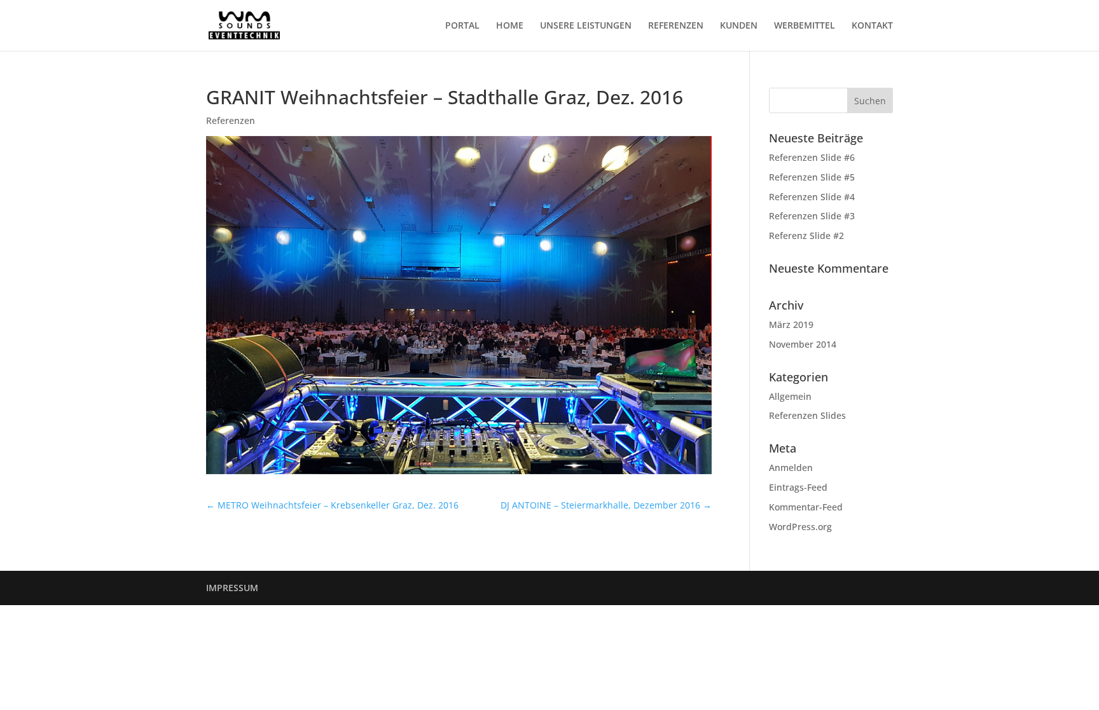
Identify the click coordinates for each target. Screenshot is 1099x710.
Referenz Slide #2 (806, 235)
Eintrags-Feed (798, 487)
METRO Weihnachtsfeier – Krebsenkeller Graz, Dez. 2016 (332, 505)
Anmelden (791, 467)
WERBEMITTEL (804, 26)
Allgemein (790, 396)
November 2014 (802, 344)
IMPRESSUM (232, 588)
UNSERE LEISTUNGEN (586, 26)
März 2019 (791, 324)
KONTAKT (872, 26)
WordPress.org (800, 527)
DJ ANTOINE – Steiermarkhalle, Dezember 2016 (606, 505)
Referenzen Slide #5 (812, 177)
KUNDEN (738, 26)
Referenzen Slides (807, 415)
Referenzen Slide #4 (812, 197)
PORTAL (462, 26)
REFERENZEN (675, 26)
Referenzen (230, 120)
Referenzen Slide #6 (812, 157)
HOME (509, 26)
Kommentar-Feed (806, 507)
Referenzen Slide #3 (812, 216)
